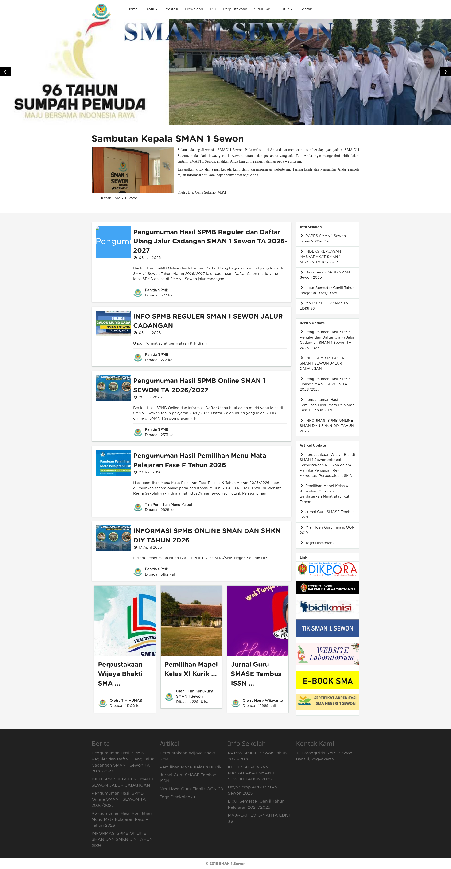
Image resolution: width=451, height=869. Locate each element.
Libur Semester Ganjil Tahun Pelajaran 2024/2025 (327, 290)
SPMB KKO (264, 9)
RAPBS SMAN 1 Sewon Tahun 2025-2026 (323, 238)
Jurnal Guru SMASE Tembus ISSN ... (256, 674)
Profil (150, 9)
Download (194, 9)
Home (132, 9)
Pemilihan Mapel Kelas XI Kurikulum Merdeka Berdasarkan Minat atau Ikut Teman (324, 494)
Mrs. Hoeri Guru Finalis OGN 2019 (327, 530)
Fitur (285, 9)
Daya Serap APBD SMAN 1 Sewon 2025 (326, 275)
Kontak (305, 9)
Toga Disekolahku (320, 543)
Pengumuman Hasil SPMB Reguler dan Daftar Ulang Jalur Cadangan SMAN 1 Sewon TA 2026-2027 (210, 241)
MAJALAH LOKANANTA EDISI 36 (324, 306)
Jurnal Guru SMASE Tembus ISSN (327, 514)
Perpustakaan (235, 9)
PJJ (213, 9)
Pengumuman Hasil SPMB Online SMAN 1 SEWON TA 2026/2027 (325, 384)
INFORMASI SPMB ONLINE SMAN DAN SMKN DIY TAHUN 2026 (327, 426)
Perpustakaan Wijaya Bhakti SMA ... (120, 674)
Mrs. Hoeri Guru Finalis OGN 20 (191, 789)
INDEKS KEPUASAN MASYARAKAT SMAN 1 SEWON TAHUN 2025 (320, 257)
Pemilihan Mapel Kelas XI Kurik (191, 767)
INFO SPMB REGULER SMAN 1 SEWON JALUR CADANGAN (322, 363)
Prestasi (171, 9)
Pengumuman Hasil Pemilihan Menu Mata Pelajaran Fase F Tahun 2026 (327, 405)
